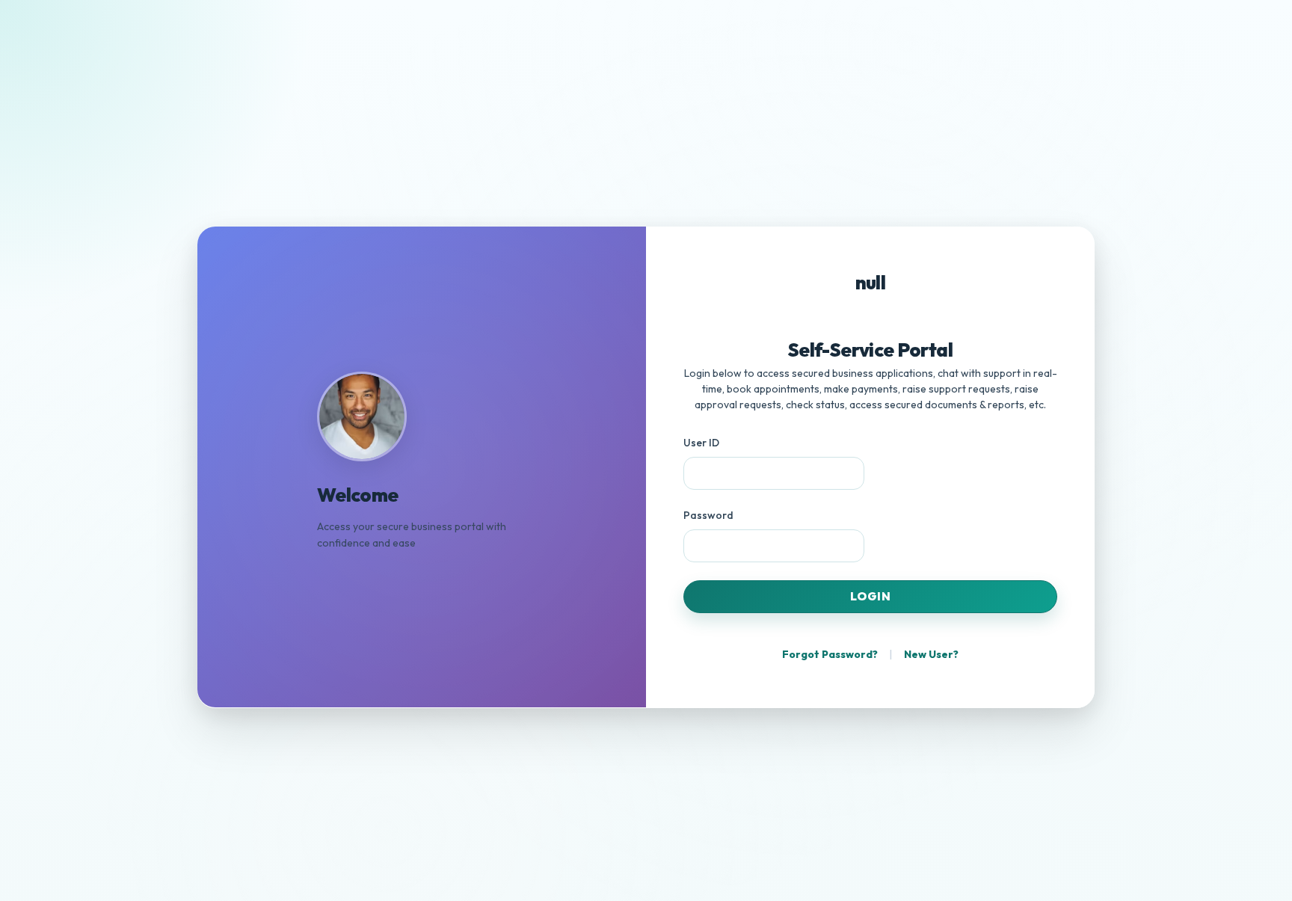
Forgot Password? (830, 654)
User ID (701, 442)
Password (708, 515)
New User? (931, 654)
